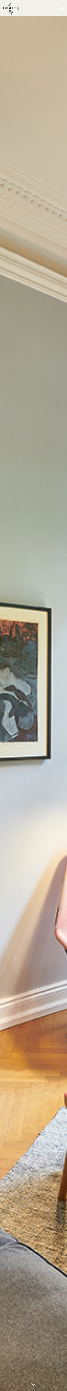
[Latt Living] (11, 9)
